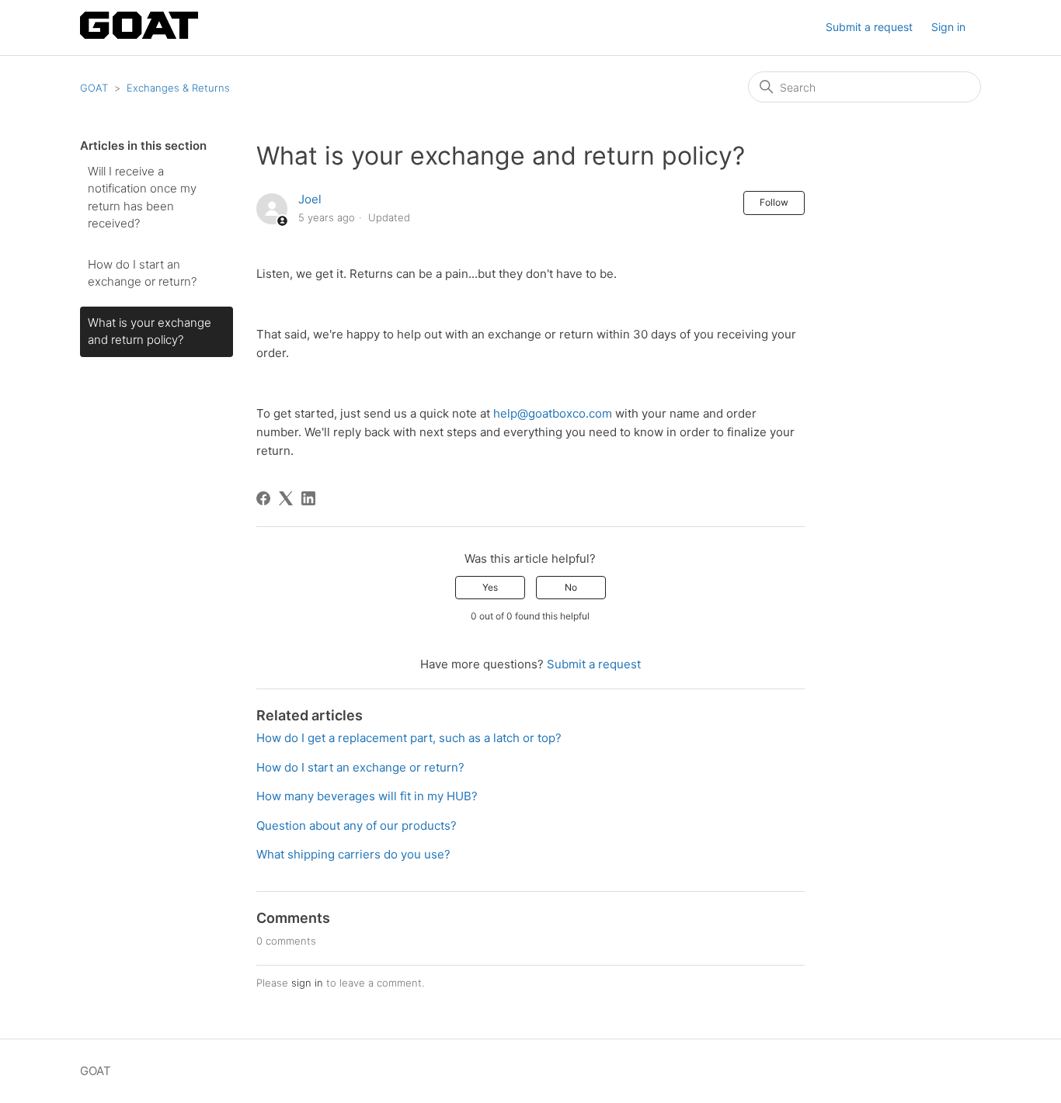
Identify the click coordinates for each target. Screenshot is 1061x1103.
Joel (310, 199)
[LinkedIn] (308, 498)
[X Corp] (286, 498)
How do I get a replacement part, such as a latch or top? (409, 737)
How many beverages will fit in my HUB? (367, 796)
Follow (774, 202)
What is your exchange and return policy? (149, 331)
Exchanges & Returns (178, 88)
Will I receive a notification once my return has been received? (142, 197)
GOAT (94, 88)
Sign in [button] (948, 26)
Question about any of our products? (356, 825)
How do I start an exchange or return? (142, 273)
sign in (307, 982)
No (571, 587)
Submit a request (869, 26)
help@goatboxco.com (552, 413)
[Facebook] (263, 498)
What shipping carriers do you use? (353, 854)
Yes (490, 587)
